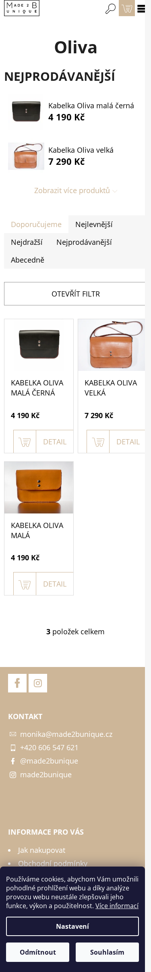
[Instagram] (38, 683)
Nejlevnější (94, 224)
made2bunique (46, 774)
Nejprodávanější (84, 242)
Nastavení (72, 926)
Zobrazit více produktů (72, 190)
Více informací (117, 905)
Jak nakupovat (41, 850)
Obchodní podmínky (52, 863)
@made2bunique (49, 761)
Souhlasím (107, 952)
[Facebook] (17, 683)
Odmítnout (38, 952)
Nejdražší (27, 242)
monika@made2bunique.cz (66, 734)
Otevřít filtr (76, 294)
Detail (54, 441)
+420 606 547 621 (49, 747)
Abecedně (27, 260)
